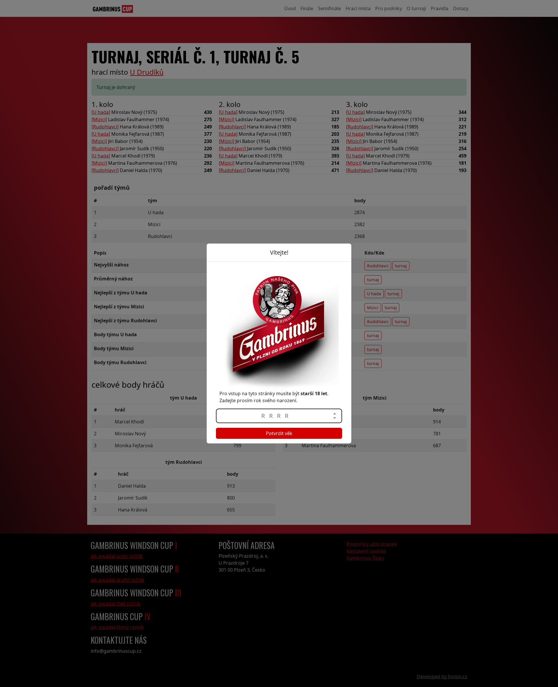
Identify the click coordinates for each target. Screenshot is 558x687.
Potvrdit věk (279, 433)
